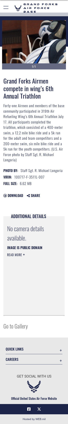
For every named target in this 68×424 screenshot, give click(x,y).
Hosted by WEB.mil (34, 419)
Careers (12, 359)
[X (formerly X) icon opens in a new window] (39, 409)
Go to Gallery (15, 326)
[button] (6, 8)
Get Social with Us (34, 376)
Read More (15, 255)
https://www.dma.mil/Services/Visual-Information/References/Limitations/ (30, 308)
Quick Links (14, 349)
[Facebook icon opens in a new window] (29, 409)
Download (15, 195)
